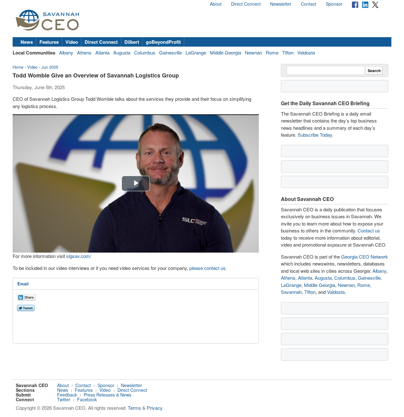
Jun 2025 (49, 67)
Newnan (253, 52)
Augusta (121, 52)
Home (18, 67)
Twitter (63, 399)
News (27, 41)
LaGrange (196, 52)
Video (71, 41)
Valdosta (306, 52)
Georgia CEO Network (364, 256)
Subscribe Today (315, 134)
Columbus (144, 52)
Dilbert (131, 41)
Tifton (288, 52)
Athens (84, 52)
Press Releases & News (107, 394)
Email (23, 284)
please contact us (207, 268)
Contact (308, 4)
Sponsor (334, 4)
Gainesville (170, 52)
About (216, 4)
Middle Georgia (225, 52)
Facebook (87, 399)
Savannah (291, 291)
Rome (272, 52)
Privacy (154, 407)
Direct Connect (246, 4)
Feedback (67, 394)
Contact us (369, 230)
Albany (66, 52)
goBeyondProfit (163, 41)
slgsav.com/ (78, 256)
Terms (134, 407)
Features (49, 41)
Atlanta (102, 52)
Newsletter (280, 4)
